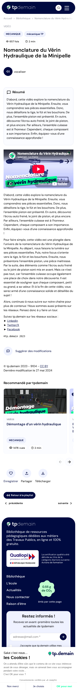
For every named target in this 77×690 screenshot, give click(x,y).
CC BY (44, 366)
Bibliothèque (23, 18)
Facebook (13, 329)
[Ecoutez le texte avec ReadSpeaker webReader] (38, 71)
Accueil (8, 18)
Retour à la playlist (19, 495)
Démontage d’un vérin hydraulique (34, 424)
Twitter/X (13, 325)
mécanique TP (35, 34)
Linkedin (12, 321)
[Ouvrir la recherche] (59, 8)
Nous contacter (18, 597)
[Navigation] (66, 8)
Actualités (13, 590)
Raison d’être (16, 604)
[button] (33, 351)
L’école (11, 583)
